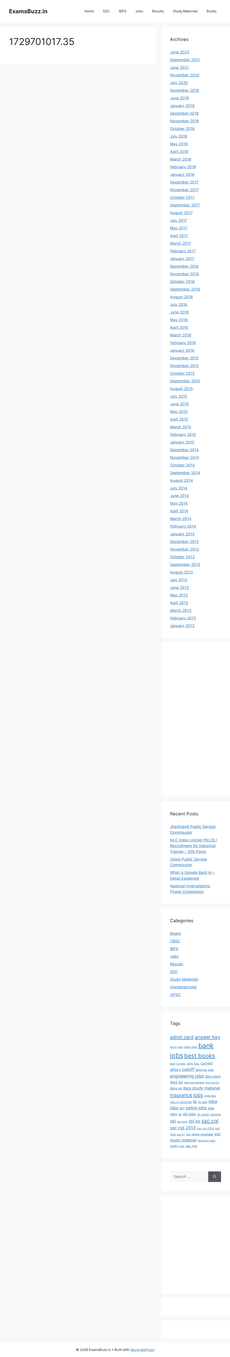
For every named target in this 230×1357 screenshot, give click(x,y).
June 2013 (179, 587)
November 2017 (184, 190)
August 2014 (181, 480)
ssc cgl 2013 (183, 1127)
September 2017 (185, 205)
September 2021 (185, 60)
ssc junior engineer (199, 1134)
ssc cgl (209, 1121)
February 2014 (183, 526)
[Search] (214, 1176)
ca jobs (180, 1063)
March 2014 (180, 518)
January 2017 (182, 258)
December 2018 (184, 113)
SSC (106, 11)
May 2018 (179, 144)
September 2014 (185, 473)
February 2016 (183, 343)
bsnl (172, 1063)
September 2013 (185, 564)
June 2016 (179, 312)
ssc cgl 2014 (205, 1128)
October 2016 (182, 281)
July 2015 (178, 396)
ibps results (212, 1082)
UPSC (175, 994)
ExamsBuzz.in (28, 11)
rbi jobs (189, 1114)
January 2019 (182, 105)
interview (210, 1095)
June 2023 (179, 52)
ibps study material (201, 1088)
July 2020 (179, 83)
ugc (181, 1146)
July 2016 (178, 304)
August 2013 (181, 572)
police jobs (196, 1107)
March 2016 (180, 335)
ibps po (176, 1082)
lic (195, 1101)
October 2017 (182, 197)
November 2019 (184, 90)
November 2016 (184, 274)
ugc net (191, 1146)
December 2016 (184, 266)
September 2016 (185, 289)
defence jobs (204, 1070)
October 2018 (182, 128)
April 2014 (179, 511)
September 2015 (185, 381)
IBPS (122, 11)
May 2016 (179, 320)
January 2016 (182, 350)
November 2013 (184, 549)
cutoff (188, 1069)
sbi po (194, 1121)
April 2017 (179, 235)
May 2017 (179, 228)
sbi (173, 1121)
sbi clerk (182, 1121)
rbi (180, 1114)
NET (182, 1108)
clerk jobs (192, 1063)
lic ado (202, 1102)
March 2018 (180, 159)
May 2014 (179, 503)
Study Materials (185, 11)
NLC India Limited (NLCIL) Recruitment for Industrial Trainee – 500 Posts (193, 846)
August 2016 (181, 297)
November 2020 (184, 75)
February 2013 (183, 618)
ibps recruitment (194, 1082)
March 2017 (180, 243)
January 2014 (182, 534)
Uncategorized (183, 987)
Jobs (139, 11)
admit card (182, 1037)
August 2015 (181, 388)
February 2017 (183, 251)
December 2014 (184, 450)
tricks (174, 1146)
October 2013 (182, 557)
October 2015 (182, 373)
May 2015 (179, 411)
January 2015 (182, 442)
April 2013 (179, 603)
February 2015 (183, 434)
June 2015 (179, 404)
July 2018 (178, 136)
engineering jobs (187, 1076)
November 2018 (184, 121)
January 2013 (182, 626)
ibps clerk (213, 1076)
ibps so (176, 1088)
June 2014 (179, 495)
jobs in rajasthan (181, 1102)
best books (199, 1055)
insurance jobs (186, 1095)
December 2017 (184, 182)
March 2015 (180, 427)
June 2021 (179, 67)
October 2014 (182, 465)
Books (212, 11)
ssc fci (181, 1134)
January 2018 (182, 174)
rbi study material (209, 1114)
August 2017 (181, 213)
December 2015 (184, 358)
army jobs (176, 1047)
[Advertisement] (188, 718)
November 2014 (184, 457)
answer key (207, 1037)
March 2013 (180, 610)
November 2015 (184, 365)
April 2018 (179, 151)
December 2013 (184, 541)
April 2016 (179, 327)
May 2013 (179, 595)
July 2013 (178, 580)
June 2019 (179, 98)
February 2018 (183, 167)
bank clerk (190, 1047)
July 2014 (178, 488)
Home (89, 11)
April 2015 (179, 419)
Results (158, 11)
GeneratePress (142, 1350)
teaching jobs (206, 1140)
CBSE (175, 941)
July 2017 (178, 220)
